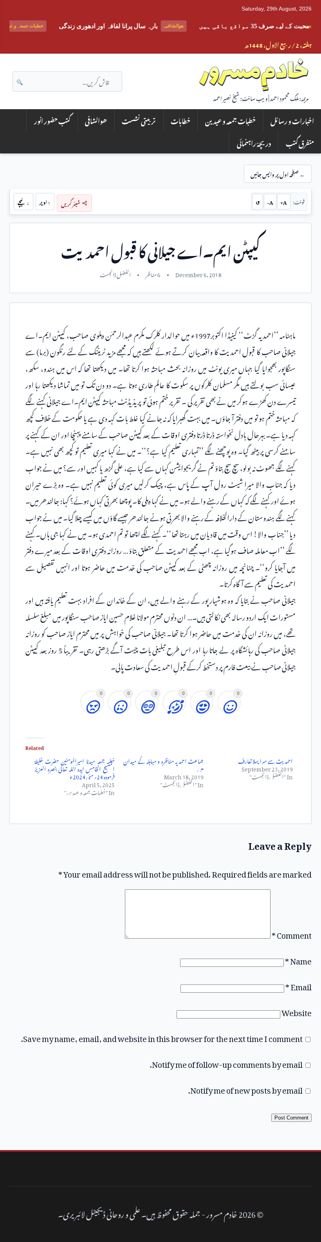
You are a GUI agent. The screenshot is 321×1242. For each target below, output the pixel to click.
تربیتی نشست (139, 120)
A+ (283, 201)
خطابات (180, 120)
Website (296, 1011)
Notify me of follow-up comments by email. (226, 1063)
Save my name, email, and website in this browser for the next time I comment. (162, 1037)
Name (298, 959)
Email (298, 985)
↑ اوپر (44, 201)
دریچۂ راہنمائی (254, 142)
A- (270, 201)
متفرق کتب (300, 142)
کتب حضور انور (52, 120)
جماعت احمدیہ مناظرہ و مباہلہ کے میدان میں (163, 764)
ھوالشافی (96, 120)
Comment (292, 933)
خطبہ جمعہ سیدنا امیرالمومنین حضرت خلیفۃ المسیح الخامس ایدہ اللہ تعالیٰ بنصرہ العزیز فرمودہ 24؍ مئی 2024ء (74, 767)
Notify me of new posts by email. (245, 1088)
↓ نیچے (23, 201)
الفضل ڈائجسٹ (115, 273)
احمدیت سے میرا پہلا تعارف (265, 760)
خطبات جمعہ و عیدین (230, 120)
